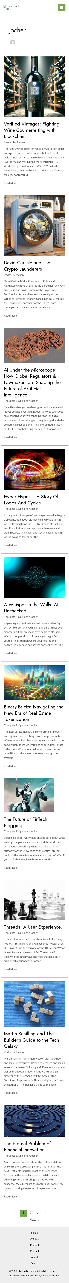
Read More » (11, 183)
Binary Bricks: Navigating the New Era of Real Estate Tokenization (34, 713)
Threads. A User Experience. (33, 927)
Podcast (9, 274)
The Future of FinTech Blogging (25, 822)
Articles (34, 1238)
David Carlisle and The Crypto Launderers (27, 265)
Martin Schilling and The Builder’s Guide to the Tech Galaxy (31, 1040)
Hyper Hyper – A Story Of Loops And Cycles (31, 499)
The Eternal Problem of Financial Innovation (27, 1146)
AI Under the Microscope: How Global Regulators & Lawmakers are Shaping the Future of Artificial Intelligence (32, 382)
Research (9, 142)
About (34, 1257)
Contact (34, 1251)
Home (34, 1232)
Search (34, 1263)
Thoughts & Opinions (16, 400)
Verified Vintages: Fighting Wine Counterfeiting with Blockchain (31, 130)
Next (34, 1219)
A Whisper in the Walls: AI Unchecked (31, 607)
